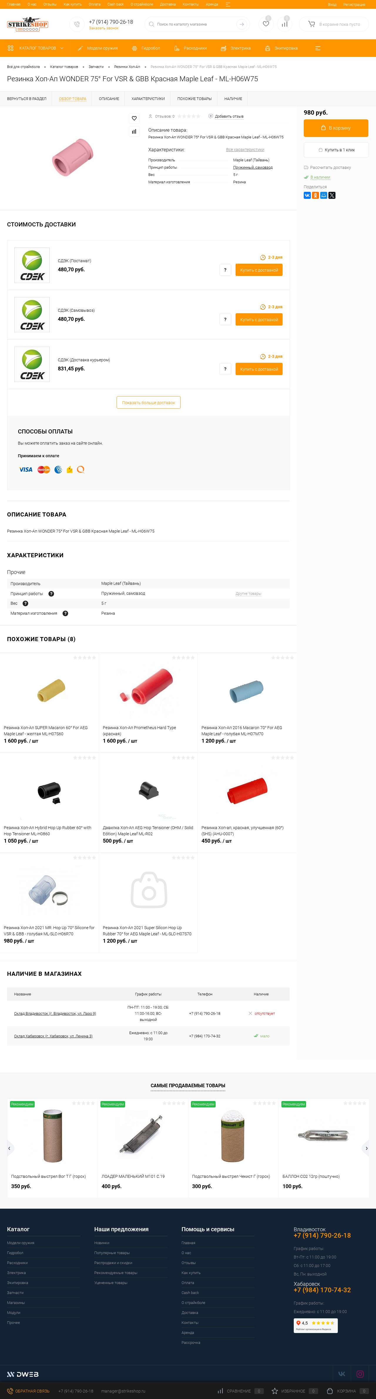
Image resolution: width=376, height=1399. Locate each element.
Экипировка (17, 1283)
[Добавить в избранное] (134, 118)
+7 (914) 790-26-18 (75, 1391)
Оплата (94, 4)
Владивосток (309, 1229)
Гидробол (15, 1253)
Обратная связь (32, 1391)
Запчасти (15, 1292)
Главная (14, 4)
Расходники (17, 1263)
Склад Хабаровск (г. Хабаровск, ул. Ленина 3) (53, 1036)
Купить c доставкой (259, 270)
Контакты (191, 4)
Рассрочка (191, 1342)
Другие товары (248, 593)
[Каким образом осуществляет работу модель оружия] (51, 594)
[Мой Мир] (323, 195)
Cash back (116, 4)
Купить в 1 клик (340, 150)
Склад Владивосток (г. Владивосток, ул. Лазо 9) (55, 1013)
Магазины (16, 1302)
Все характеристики (245, 149)
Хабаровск (307, 1284)
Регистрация (354, 4)
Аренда (212, 4)
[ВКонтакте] (307, 195)
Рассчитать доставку (330, 167)
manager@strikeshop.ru (123, 1391)
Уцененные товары (110, 1283)
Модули (13, 1312)
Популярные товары (112, 1253)
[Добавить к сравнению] (134, 131)
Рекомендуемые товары (115, 1273)
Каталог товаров (38, 48)
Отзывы (50, 4)
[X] (331, 195)
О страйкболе (142, 4)
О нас (32, 4)
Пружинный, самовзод (253, 167)
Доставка (168, 4)
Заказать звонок (104, 28)
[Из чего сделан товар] (65, 613)
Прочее (13, 1322)
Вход (332, 4)
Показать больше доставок (148, 402)
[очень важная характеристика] (25, 603)
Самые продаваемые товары (188, 1085)
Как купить (73, 4)
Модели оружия (20, 1243)
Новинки (101, 1243)
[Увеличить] (74, 158)
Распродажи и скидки (113, 1263)
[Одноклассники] (315, 195)
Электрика (16, 1273)
